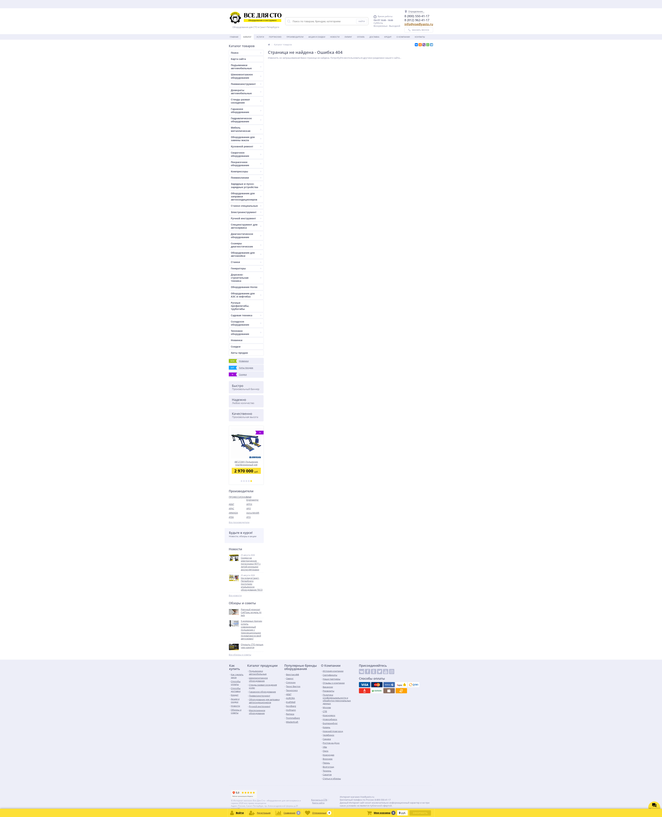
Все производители (239, 522)
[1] (241, 481)
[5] (251, 481)
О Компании (403, 37)
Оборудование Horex (244, 287)
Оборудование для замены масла (243, 138)
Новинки (236, 340)
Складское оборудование (240, 323)
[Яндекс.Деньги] (401, 684)
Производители (295, 37)
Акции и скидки (316, 37)
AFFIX (249, 504)
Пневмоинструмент (243, 84)
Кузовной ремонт (242, 146)
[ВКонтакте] (416, 44)
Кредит (388, 37)
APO (248, 508)
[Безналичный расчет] (401, 690)
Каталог (247, 37)
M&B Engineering (252, 498)
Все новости (235, 595)
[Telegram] (431, 44)
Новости (334, 37)
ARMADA (233, 512)
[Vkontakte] (361, 671)
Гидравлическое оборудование (241, 120)
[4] (249, 481)
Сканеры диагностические (242, 245)
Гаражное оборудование (240, 110)
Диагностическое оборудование (242, 235)
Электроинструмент (244, 212)
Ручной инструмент (243, 218)
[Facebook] (367, 671)
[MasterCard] (377, 684)
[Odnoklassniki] (373, 671)
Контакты (420, 37)
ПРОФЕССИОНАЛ (237, 496)
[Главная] (269, 44)
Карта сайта (238, 59)
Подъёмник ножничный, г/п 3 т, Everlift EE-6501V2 (246, 463)
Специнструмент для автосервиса (244, 226)
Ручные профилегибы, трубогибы (240, 306)
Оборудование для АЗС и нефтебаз (243, 295)
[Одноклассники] (420, 44)
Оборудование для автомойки (243, 254)
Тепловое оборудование (240, 332)
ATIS (248, 517)
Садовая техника (241, 315)
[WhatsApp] (427, 44)
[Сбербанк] (377, 690)
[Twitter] (379, 671)
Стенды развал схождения (240, 101)
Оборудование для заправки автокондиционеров (244, 196)
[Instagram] (391, 671)
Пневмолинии (240, 177)
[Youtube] (385, 671)
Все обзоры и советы (240, 654)
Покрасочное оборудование (240, 163)
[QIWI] (413, 684)
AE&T (231, 504)
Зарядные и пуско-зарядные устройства (244, 185)
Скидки (235, 346)
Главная (234, 37)
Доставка (374, 37)
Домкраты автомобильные (241, 92)
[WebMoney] (389, 684)
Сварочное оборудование (240, 154)
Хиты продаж (239, 352)
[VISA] (364, 684)
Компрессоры (239, 171)
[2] (244, 481)
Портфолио (275, 37)
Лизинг (348, 37)
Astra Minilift (252, 512)
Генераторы (238, 268)
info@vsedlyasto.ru (418, 24)
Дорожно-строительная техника (239, 277)
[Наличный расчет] (389, 690)
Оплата (360, 37)
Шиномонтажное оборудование (242, 76)
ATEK (231, 517)
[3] (246, 481)
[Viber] (423, 44)
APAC (231, 508)
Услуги (260, 37)
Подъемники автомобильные (241, 66)
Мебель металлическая (240, 129)
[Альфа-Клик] (364, 690)
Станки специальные (244, 205)
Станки (235, 262)
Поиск (235, 52)
